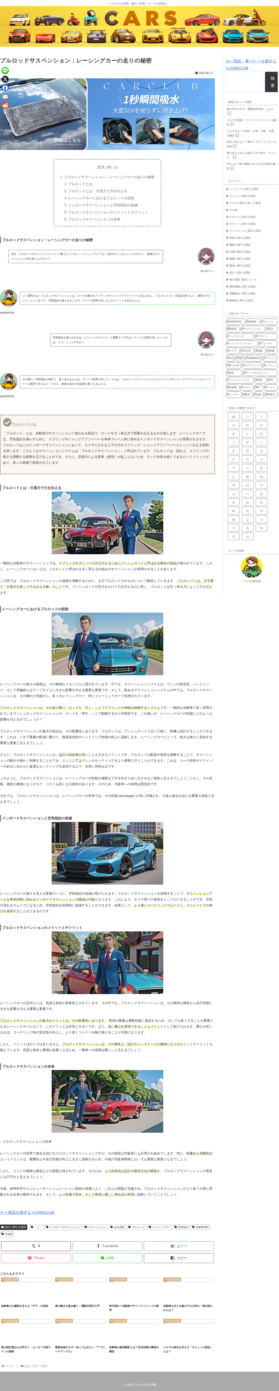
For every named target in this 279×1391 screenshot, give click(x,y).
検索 (273, 81)
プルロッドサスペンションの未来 (94, 219)
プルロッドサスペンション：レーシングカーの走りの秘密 (109, 177)
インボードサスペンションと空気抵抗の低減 (103, 205)
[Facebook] (5, 88)
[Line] (5, 70)
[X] (5, 79)
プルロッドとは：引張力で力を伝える (97, 191)
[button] (179, 1258)
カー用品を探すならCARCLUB (27, 1212)
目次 (101, 167)
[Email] (5, 96)
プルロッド (138, 1227)
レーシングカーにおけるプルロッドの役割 (101, 198)
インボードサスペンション (65, 1227)
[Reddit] (5, 105)
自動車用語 (202, 1227)
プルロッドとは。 (82, 184)
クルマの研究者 (252, 581)
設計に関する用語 (15, 1227)
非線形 (9, 1234)
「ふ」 (38, 1227)
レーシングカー (161, 1227)
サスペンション (97, 1227)
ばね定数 (119, 1227)
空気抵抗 (183, 1227)
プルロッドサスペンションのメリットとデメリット (108, 212)
